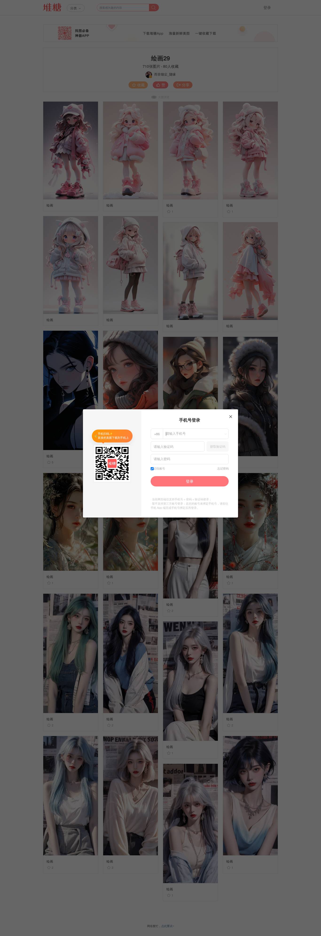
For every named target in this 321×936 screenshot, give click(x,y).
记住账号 (159, 468)
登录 (189, 481)
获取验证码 (217, 446)
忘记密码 (223, 468)
